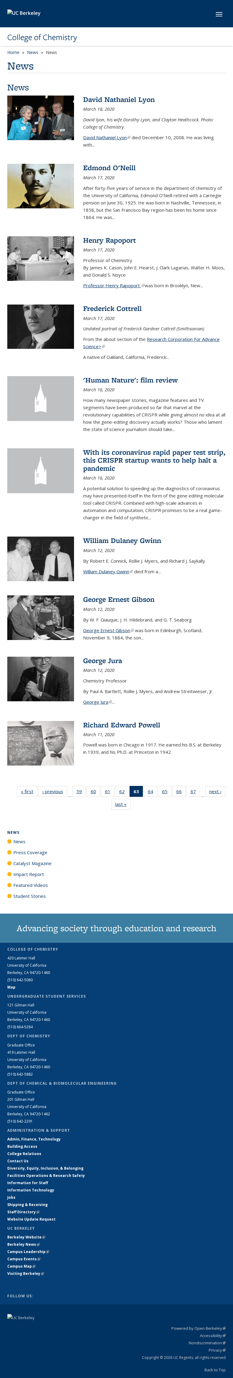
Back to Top (215, 1370)
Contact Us (18, 1161)
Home (13, 52)
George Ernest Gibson (118, 599)
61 (109, 792)
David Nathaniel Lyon (119, 99)
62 (124, 792)
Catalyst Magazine (32, 863)
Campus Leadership (28, 1251)
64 (152, 792)
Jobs (11, 1197)
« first (29, 791)
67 (195, 792)
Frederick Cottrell (112, 308)
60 (95, 792)
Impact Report (28, 874)
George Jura (102, 660)
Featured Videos (30, 885)
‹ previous (54, 791)
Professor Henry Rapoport (114, 285)
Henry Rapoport (109, 240)
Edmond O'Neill (109, 167)
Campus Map (21, 1266)
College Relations (24, 1153)
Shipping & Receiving (27, 1204)
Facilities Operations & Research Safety (46, 1175)
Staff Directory (23, 1212)
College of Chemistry (42, 37)
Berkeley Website (26, 1237)
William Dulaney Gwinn (122, 540)
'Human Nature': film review (130, 380)
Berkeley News (23, 1244)
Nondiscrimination (207, 1343)
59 (81, 792)
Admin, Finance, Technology (34, 1139)
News (32, 52)
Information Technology (30, 1190)
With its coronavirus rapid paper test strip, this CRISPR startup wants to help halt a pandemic (154, 460)
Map (11, 987)
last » (122, 804)
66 (181, 792)
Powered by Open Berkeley (198, 1328)
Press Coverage (30, 852)
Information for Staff (27, 1182)
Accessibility (213, 1335)
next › (217, 791)
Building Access (22, 1146)
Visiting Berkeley (25, 1273)
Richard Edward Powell (121, 724)
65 (166, 792)
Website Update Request (31, 1219)
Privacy (217, 1350)
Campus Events (23, 1259)
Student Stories (29, 896)
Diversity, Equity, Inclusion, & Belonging (45, 1168)
